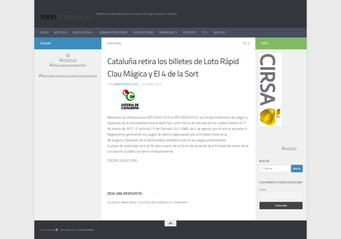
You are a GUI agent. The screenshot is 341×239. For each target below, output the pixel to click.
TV (203, 32)
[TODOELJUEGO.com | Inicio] (66, 14)
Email (262, 189)
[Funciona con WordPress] (56, 230)
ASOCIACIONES (143, 32)
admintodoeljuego (126, 84)
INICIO (44, 32)
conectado (143, 202)
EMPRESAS (167, 32)
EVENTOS (189, 32)
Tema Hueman (86, 229)
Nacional (114, 43)
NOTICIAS (60, 32)
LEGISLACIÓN (82, 32)
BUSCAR (219, 32)
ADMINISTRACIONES (113, 32)
